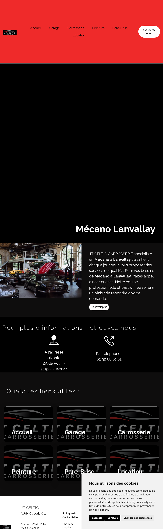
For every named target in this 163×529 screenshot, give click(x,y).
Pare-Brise (120, 28)
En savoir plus (99, 306)
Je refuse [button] (113, 517)
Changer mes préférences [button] (138, 517)
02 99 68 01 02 (109, 359)
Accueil (36, 28)
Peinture (98, 28)
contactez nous (149, 31)
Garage (54, 28)
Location (79, 35)
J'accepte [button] (97, 517)
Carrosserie (75, 28)
